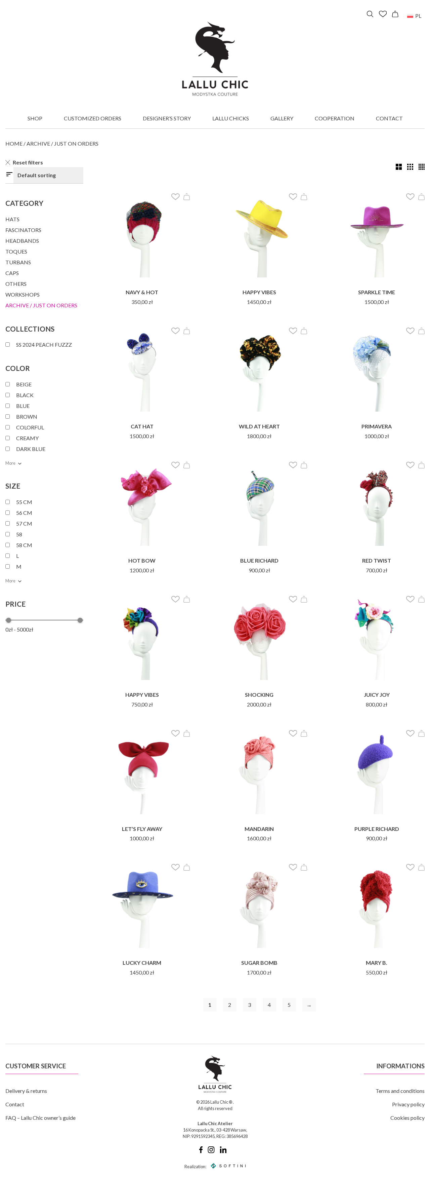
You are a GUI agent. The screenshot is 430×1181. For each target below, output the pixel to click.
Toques (16, 251)
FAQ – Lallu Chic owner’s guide (40, 1117)
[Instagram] (211, 1151)
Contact (389, 118)
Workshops (22, 294)
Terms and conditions (400, 1091)
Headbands (22, 240)
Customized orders (92, 118)
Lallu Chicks (230, 118)
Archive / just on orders (41, 305)
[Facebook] (201, 1151)
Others (16, 283)
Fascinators (23, 230)
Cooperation (334, 118)
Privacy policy (408, 1104)
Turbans (18, 262)
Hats (12, 219)
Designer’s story (167, 118)
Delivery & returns (26, 1091)
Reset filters (28, 162)
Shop (35, 118)
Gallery (281, 118)
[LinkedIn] (223, 1151)
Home (14, 143)
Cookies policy (407, 1117)
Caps (12, 273)
